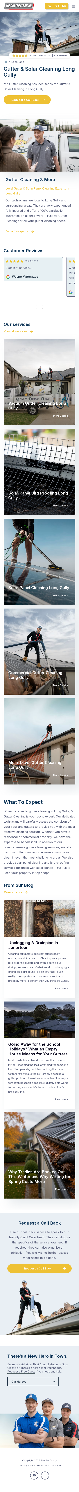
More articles (13, 892)
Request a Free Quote (21, 1371)
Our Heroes (18, 1381)
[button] (42, 307)
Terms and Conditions (49, 1465)
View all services (15, 331)
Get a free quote (17, 231)
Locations (17, 61)
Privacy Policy (27, 1465)
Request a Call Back (37, 1268)
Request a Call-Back (25, 100)
